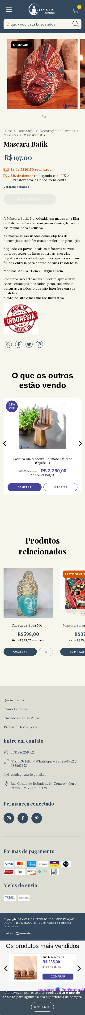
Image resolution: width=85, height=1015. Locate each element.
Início (8, 131)
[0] (75, 11)
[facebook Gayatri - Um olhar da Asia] (22, 818)
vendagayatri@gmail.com (30, 774)
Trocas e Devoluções (20, 727)
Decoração (25, 131)
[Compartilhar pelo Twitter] (30, 346)
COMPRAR (58, 976)
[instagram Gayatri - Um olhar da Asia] (9, 818)
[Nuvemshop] (18, 934)
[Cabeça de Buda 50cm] (46, 652)
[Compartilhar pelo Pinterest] (39, 346)
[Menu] (9, 10)
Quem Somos (14, 700)
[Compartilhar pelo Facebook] (19, 346)
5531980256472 (22, 752)
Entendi (42, 1007)
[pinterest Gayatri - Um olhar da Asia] (36, 818)
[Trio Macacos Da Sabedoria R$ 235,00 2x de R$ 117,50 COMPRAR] (25, 978)
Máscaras (11, 135)
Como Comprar (16, 709)
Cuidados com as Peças (22, 718)
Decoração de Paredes (57, 131)
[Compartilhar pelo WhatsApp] (8, 344)
